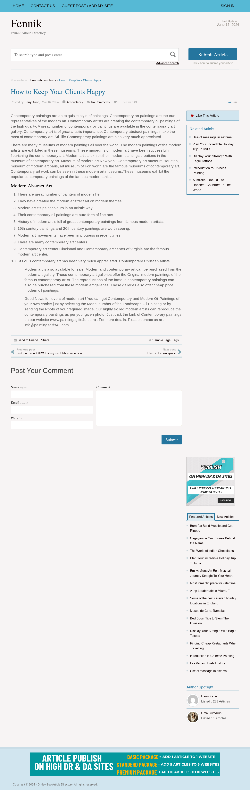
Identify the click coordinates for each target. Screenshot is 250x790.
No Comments (100, 102)
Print (234, 102)
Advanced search (167, 63)
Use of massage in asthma (212, 137)
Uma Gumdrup (211, 713)
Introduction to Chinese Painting (212, 656)
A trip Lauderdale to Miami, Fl (210, 590)
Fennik (26, 22)
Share (45, 340)
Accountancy (47, 80)
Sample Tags (161, 340)
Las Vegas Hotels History (207, 663)
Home (18, 6)
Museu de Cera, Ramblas (207, 610)
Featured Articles (201, 516)
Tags (175, 340)
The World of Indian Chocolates (212, 550)
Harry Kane (31, 102)
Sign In (228, 6)
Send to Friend (28, 340)
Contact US (43, 6)
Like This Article (207, 115)
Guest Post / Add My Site (87, 6)
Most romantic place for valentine (213, 583)
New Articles (225, 516)
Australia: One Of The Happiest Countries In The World (212, 185)
